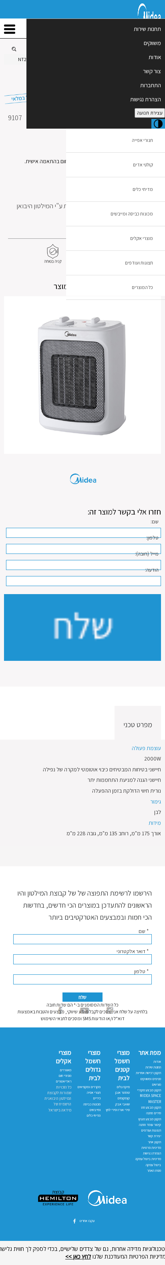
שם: (155, 521)
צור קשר (152, 71)
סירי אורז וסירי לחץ (118, 1109)
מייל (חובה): (147, 553)
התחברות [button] (150, 85)
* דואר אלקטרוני (133, 951)
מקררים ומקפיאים (89, 1087)
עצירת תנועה (150, 112)
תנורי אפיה (94, 1092)
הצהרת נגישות (145, 99)
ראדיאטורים (63, 1081)
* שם (144, 931)
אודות (155, 57)
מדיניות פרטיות (151, 1147)
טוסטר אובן (122, 1092)
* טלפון (141, 971)
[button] (82, 375)
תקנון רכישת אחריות (148, 1072)
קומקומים (123, 1098)
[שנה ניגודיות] (158, 124)
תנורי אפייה (142, 140)
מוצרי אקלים (141, 238)
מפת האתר (154, 1170)
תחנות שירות (147, 29)
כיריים (97, 1098)
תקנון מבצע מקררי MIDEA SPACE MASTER (149, 1096)
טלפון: (152, 537)
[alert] (82, 1253)
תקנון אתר (154, 1142)
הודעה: (152, 569)
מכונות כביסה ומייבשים (132, 214)
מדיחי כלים (143, 189)
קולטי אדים (143, 165)
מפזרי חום (64, 1075)
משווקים (152, 43)
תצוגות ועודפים (139, 263)
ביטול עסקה (153, 1164)
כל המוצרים (142, 287)
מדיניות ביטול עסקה (148, 1158)
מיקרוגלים (123, 1087)
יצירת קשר (154, 1136)
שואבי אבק (122, 1104)
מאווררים (65, 1070)
